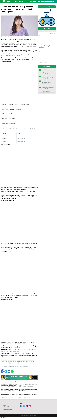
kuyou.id (28, 415)
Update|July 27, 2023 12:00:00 (6, 397)
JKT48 (10, 4)
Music (25, 1)
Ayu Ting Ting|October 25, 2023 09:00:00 (26, 386)
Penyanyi (6, 4)
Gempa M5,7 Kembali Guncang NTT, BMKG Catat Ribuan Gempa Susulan (47, 71)
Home (14, 1)
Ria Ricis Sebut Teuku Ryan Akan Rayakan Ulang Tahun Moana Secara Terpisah (48, 88)
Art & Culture (33, 1)
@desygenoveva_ (21, 138)
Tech (37, 1)
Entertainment (19, 1)
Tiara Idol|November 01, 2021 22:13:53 (8, 386)
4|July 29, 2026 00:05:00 (46, 91)
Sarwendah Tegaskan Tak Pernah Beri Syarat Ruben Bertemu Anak (48, 77)
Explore (2, 4)
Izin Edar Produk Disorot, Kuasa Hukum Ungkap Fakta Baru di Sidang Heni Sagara (47, 82)
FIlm (28, 1)
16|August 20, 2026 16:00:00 (47, 78)
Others (40, 1)
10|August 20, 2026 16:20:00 (47, 73)
